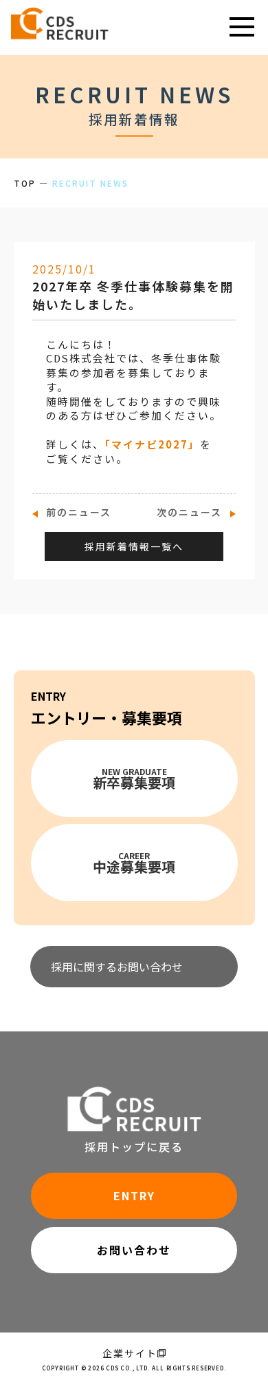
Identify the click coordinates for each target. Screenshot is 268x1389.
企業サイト (129, 1353)
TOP (25, 183)
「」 (152, 444)
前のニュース (78, 512)
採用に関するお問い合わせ (117, 966)
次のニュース (189, 512)
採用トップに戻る (134, 1146)
